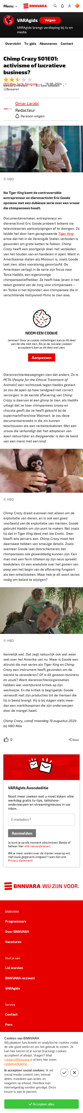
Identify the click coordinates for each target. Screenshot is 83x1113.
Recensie (31, 84)
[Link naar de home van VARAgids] (8, 20)
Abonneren (48, 43)
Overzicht (13, 43)
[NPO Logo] (77, 6)
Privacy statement (20, 860)
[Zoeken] (55, 6)
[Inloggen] (70, 6)
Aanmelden (22, 833)
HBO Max (10, 84)
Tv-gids (30, 43)
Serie (21, 84)
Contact (67, 43)
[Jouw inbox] (62, 6)
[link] (7, 109)
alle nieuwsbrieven (37, 846)
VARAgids (27, 20)
